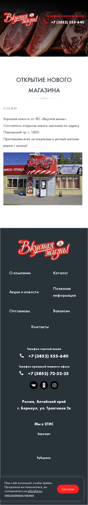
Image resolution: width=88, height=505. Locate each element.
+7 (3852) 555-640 (67, 22)
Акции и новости (24, 292)
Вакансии (61, 311)
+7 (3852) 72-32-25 (48, 373)
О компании (20, 273)
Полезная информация (64, 292)
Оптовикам (19, 311)
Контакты (40, 326)
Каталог (60, 273)
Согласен (68, 489)
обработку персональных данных (23, 493)
